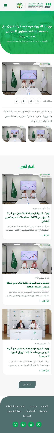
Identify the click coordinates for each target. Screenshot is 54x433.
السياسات (30, 411)
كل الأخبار (27, 384)
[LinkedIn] (24, 101)
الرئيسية (45, 41)
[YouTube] (15, 424)
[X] (31, 101)
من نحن (33, 406)
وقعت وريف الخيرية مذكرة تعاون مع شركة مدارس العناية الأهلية (28, 284)
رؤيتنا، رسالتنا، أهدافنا (15, 406)
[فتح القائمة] (5, 5)
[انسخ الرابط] (17, 101)
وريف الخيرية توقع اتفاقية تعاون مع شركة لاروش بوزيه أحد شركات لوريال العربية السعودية (28, 352)
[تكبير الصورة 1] (40, 134)
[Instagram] (31, 424)
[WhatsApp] (38, 101)
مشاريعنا (43, 411)
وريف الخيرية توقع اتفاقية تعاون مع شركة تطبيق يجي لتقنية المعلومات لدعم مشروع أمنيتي (27, 217)
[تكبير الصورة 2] (14, 134)
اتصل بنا (27, 416)
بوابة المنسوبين (14, 411)
